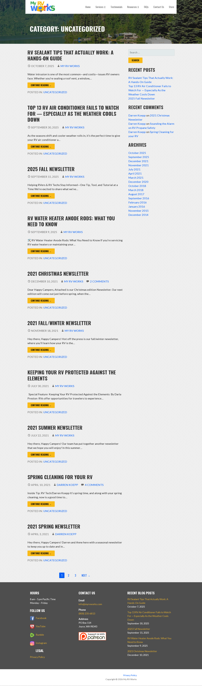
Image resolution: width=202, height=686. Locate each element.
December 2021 (138, 161)
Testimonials (116, 7)
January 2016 (136, 206)
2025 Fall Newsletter (51, 168)
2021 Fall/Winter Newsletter (59, 322)
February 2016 (137, 202)
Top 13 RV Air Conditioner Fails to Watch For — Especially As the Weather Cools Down (73, 113)
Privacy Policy (37, 656)
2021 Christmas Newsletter (58, 273)
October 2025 (137, 152)
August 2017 (136, 194)
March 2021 (135, 177)
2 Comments (99, 281)
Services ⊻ (101, 7)
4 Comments (94, 484)
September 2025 (138, 157)
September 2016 (138, 198)
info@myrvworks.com (90, 604)
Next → (86, 575)
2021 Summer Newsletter (54, 427)
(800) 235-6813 (87, 613)
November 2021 (138, 165)
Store (171, 7)
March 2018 (135, 190)
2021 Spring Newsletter (53, 526)
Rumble (40, 634)
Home (88, 7)
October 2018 (137, 185)
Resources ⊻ (133, 7)
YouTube (40, 626)
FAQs (146, 7)
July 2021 (134, 169)
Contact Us (158, 7)
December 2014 (138, 214)
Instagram (41, 642)
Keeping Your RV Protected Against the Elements (71, 375)
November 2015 (138, 210)
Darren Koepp (67, 484)
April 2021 (135, 173)
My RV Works (70, 66)
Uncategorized (55, 92)
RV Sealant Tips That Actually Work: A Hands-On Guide (70, 55)
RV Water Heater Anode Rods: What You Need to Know (71, 221)
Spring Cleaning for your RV (59, 477)
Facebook (41, 618)
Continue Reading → (41, 85)
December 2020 (138, 181)
